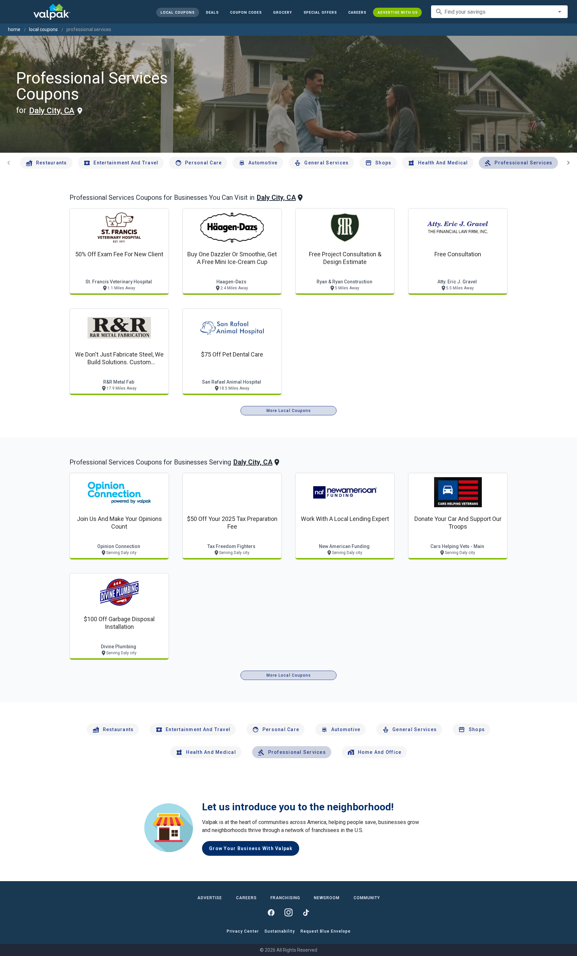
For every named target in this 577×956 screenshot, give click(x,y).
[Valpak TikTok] (306, 913)
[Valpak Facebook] (271, 913)
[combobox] (499, 11)
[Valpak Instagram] (288, 913)
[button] (320, 12)
